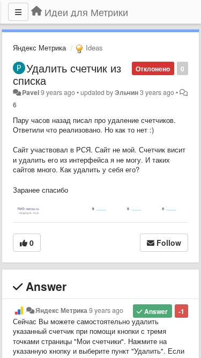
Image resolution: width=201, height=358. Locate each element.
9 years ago (106, 310)
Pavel (30, 92)
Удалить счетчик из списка (67, 74)
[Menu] (18, 12)
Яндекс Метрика (39, 47)
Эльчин (126, 92)
